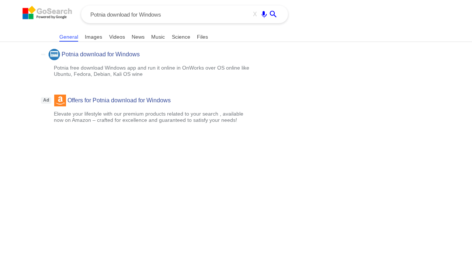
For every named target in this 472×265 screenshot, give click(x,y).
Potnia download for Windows (101, 54)
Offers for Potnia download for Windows (119, 100)
